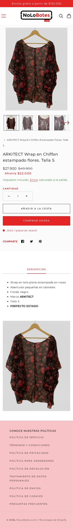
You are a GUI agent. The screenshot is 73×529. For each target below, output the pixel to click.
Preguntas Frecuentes (29, 503)
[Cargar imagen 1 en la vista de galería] (11, 123)
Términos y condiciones (30, 445)
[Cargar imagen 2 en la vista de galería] (27, 123)
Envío (34, 180)
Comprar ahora (36, 220)
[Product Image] (36, 69)
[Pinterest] (40, 241)
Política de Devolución (29, 468)
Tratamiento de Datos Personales (28, 478)
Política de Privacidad (29, 452)
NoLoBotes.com (26, 520)
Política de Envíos (25, 488)
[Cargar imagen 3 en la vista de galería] (43, 123)
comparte (10, 241)
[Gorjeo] (31, 241)
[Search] (61, 16)
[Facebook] (22, 241)
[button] (3, 16)
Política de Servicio (27, 437)
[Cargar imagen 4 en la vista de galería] (60, 123)
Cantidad (11, 188)
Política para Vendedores (32, 460)
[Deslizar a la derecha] (65, 125)
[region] (36, 3)
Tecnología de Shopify (53, 520)
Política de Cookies (26, 496)
